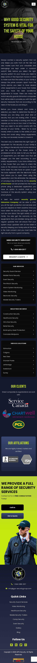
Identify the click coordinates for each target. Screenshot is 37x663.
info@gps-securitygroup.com (20, 588)
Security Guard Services (18, 602)
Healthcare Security (18, 611)
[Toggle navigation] (33, 4)
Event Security (18, 624)
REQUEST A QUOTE (17, 257)
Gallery (18, 628)
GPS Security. (21, 652)
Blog (18, 632)
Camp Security (18, 619)
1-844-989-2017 (19, 249)
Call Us (12, 507)
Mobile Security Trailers (18, 615)
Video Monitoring (18, 606)
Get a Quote (12, 516)
